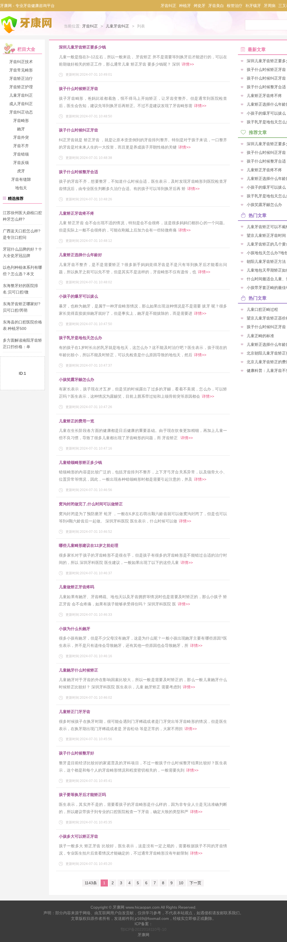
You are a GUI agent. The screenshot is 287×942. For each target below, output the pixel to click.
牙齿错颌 (21, 154)
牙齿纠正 (168, 5)
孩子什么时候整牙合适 (78, 172)
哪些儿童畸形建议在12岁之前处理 (88, 545)
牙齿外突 (21, 137)
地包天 (21, 188)
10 (181, 883)
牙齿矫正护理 (21, 87)
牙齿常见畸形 (21, 70)
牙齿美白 (216, 5)
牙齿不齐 (21, 146)
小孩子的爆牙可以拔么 (78, 296)
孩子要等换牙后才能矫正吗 (82, 794)
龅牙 (21, 129)
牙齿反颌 (21, 162)
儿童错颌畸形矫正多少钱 (80, 462)
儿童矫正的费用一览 (76, 421)
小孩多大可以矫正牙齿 (78, 836)
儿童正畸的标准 (260, 335)
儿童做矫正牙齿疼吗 (76, 587)
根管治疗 (234, 5)
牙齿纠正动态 (21, 112)
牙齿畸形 (21, 120)
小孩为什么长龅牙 (74, 628)
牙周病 (270, 5)
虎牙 (21, 171)
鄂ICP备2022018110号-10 (143, 929)
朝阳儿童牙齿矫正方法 (266, 261)
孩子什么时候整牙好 (76, 753)
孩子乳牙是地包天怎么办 (80, 337)
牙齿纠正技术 (21, 61)
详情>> (188, 64)
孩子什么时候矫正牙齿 (78, 88)
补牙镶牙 (253, 5)
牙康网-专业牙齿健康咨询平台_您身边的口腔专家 (27, 24)
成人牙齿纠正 (21, 103)
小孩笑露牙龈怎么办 (76, 379)
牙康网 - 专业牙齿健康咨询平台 (27, 5)
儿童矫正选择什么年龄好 (80, 255)
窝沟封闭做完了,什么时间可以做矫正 (91, 504)
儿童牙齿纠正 (117, 26)
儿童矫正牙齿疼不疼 (76, 213)
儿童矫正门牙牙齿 (74, 711)
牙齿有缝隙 (21, 179)
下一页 (195, 883)
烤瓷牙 (199, 5)
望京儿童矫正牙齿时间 (266, 235)
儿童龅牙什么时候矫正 (78, 670)
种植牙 (185, 5)
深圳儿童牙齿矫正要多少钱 (82, 47)
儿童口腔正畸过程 (262, 309)
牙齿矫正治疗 (21, 78)
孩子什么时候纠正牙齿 (78, 130)
